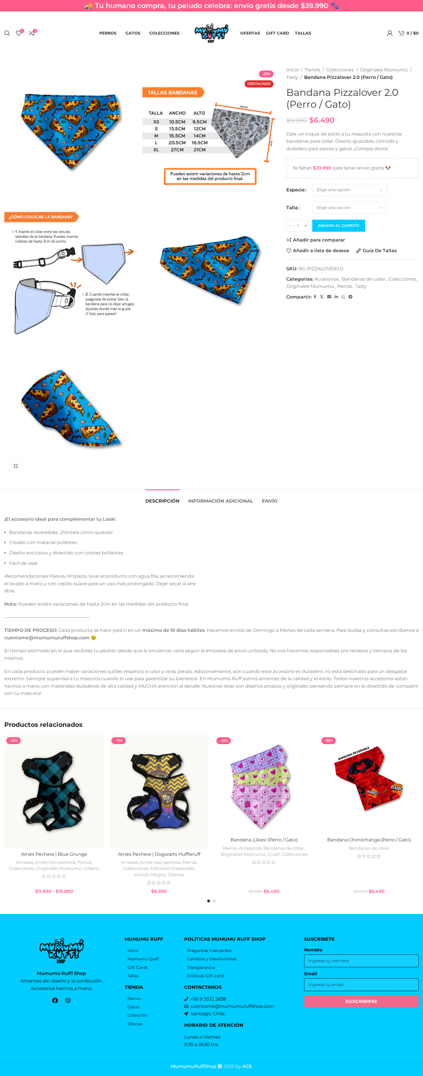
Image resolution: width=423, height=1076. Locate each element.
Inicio (292, 70)
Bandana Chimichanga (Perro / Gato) (369, 840)
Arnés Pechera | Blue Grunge (54, 854)
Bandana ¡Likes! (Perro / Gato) (264, 840)
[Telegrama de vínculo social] (350, 297)
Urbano (91, 868)
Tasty (292, 77)
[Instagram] (68, 1000)
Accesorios (326, 279)
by (243, 1066)
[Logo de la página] (211, 32)
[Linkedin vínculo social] (336, 297)
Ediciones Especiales (172, 868)
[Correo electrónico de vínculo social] (329, 297)
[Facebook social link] (315, 297)
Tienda (312, 70)
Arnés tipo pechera (55, 862)
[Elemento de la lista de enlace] (151, 950)
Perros (344, 286)
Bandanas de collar (363, 279)
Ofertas (176, 874)
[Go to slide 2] (214, 901)
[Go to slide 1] (208, 901)
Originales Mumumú (384, 70)
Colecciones (340, 70)
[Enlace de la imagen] (61, 950)
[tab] (162, 498)
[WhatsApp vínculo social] (343, 297)
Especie (295, 190)
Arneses (24, 862)
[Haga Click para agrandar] (16, 466)
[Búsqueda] (7, 33)
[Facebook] (55, 1000)
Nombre (313, 950)
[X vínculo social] (321, 297)
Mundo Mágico (150, 874)
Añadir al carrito (338, 225)
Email (310, 973)
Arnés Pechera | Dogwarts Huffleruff (159, 854)
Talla (292, 207)
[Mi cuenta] (390, 33)
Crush (274, 854)
